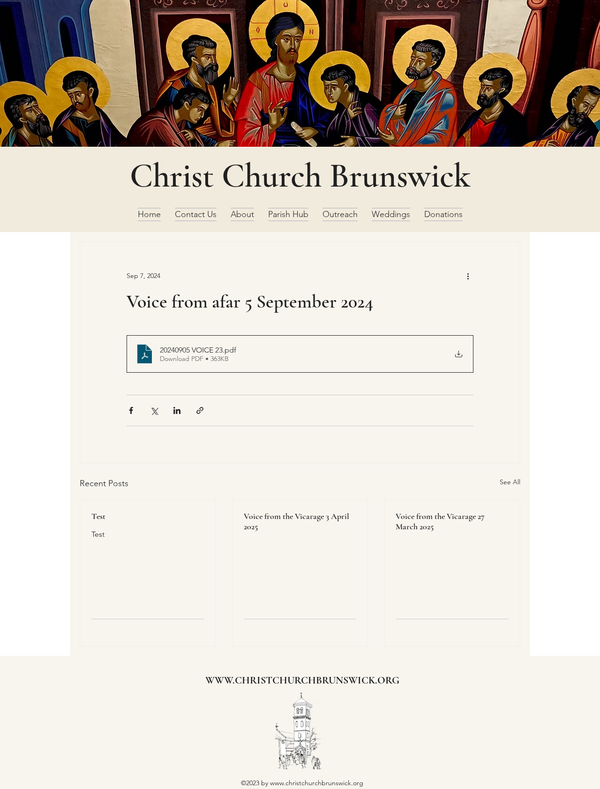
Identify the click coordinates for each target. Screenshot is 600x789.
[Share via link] (199, 410)
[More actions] (467, 275)
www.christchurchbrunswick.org (316, 783)
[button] (242, 214)
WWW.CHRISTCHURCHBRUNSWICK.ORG (302, 680)
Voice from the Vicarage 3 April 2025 (296, 521)
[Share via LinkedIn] (176, 410)
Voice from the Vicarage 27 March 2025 (440, 521)
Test (98, 516)
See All (510, 482)
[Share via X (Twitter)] (154, 410)
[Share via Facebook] (131, 410)
